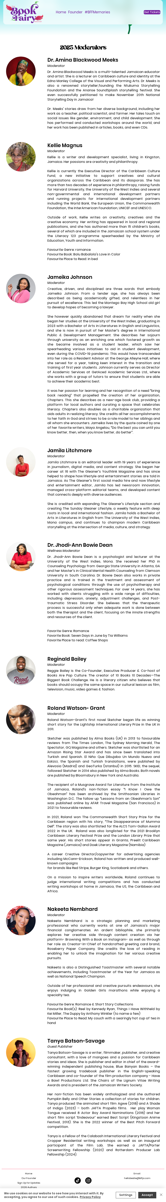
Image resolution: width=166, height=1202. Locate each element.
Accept (147, 1195)
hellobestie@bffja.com (137, 1178)
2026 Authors (29, 1187)
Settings (125, 1195)
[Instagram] (88, 1180)
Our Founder (28, 1178)
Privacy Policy (90, 1197)
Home (28, 1173)
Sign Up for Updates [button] (28, 1182)
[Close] (161, 1195)
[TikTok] (77, 1180)
